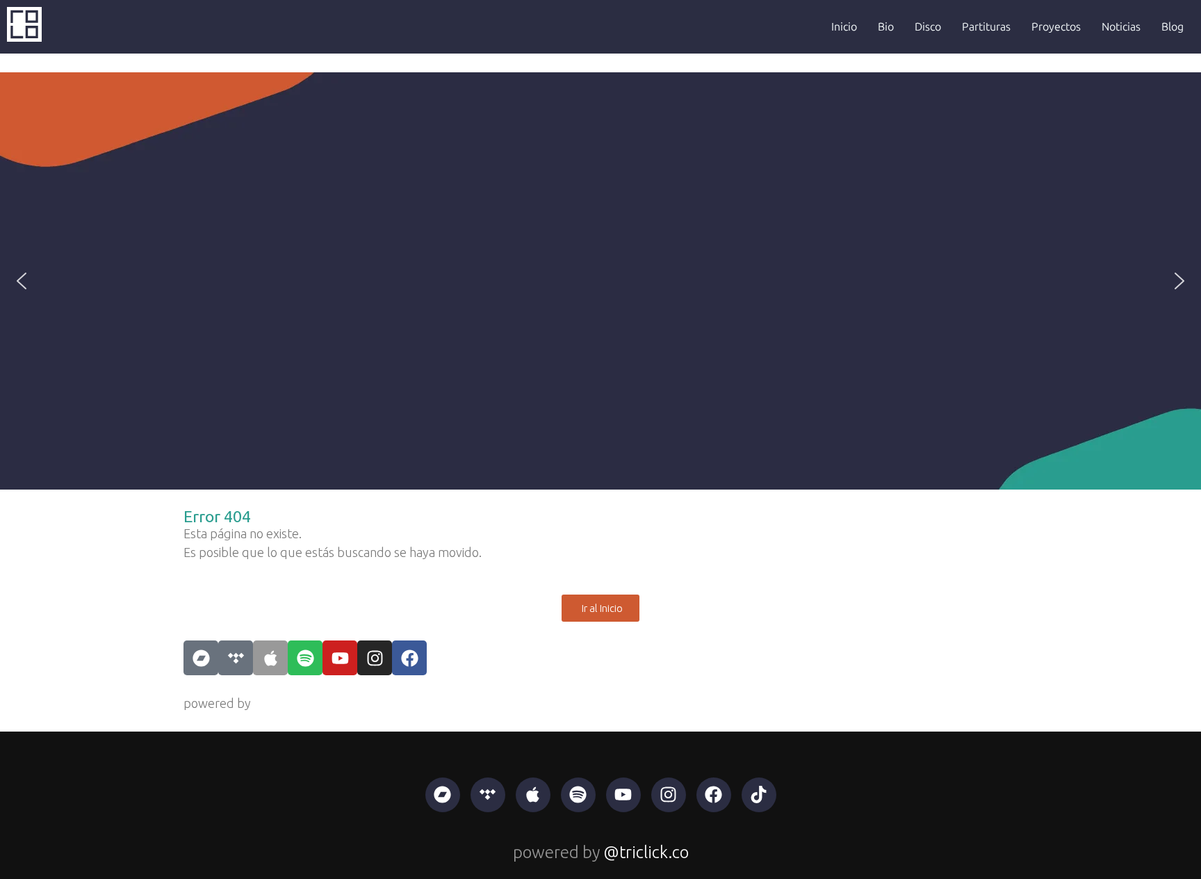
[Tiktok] (759, 794)
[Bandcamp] (200, 657)
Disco (928, 26)
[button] (21, 281)
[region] (600, 281)
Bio (886, 26)
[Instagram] (374, 657)
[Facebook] (409, 657)
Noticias (1121, 26)
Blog (1172, 26)
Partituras (986, 26)
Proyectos (1056, 26)
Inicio (844, 26)
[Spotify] (305, 657)
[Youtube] (339, 657)
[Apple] (270, 657)
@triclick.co (284, 703)
